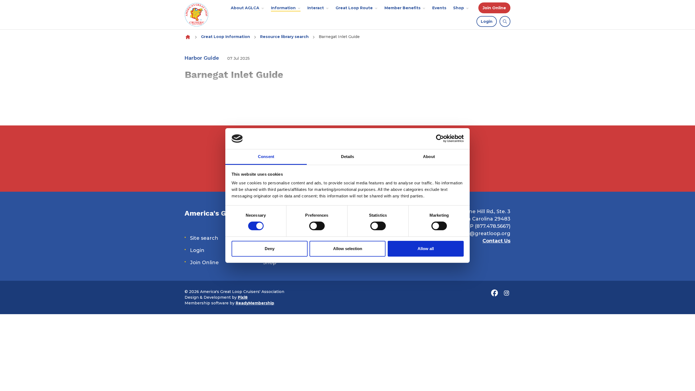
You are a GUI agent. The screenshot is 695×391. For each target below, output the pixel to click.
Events (439, 7)
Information (283, 7)
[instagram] (506, 293)
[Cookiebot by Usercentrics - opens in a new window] (440, 138)
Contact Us (496, 241)
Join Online (494, 7)
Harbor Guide (202, 58)
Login (486, 21)
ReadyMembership (255, 303)
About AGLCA (245, 7)
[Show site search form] (505, 21)
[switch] (317, 226)
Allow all (426, 248)
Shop (458, 7)
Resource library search (284, 36)
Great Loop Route (354, 7)
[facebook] (494, 293)
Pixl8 (243, 297)
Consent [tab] (266, 156)
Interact (315, 7)
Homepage (188, 37)
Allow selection (347, 248)
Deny (269, 248)
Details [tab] (347, 156)
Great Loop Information (225, 36)
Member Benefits (402, 7)
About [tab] (429, 156)
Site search (204, 238)
